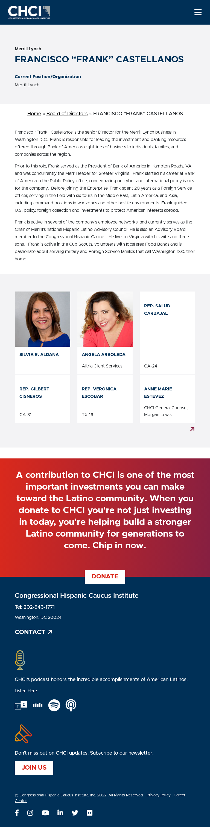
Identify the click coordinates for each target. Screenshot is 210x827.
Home (34, 113)
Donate (105, 576)
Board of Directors (67, 113)
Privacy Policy (159, 795)
